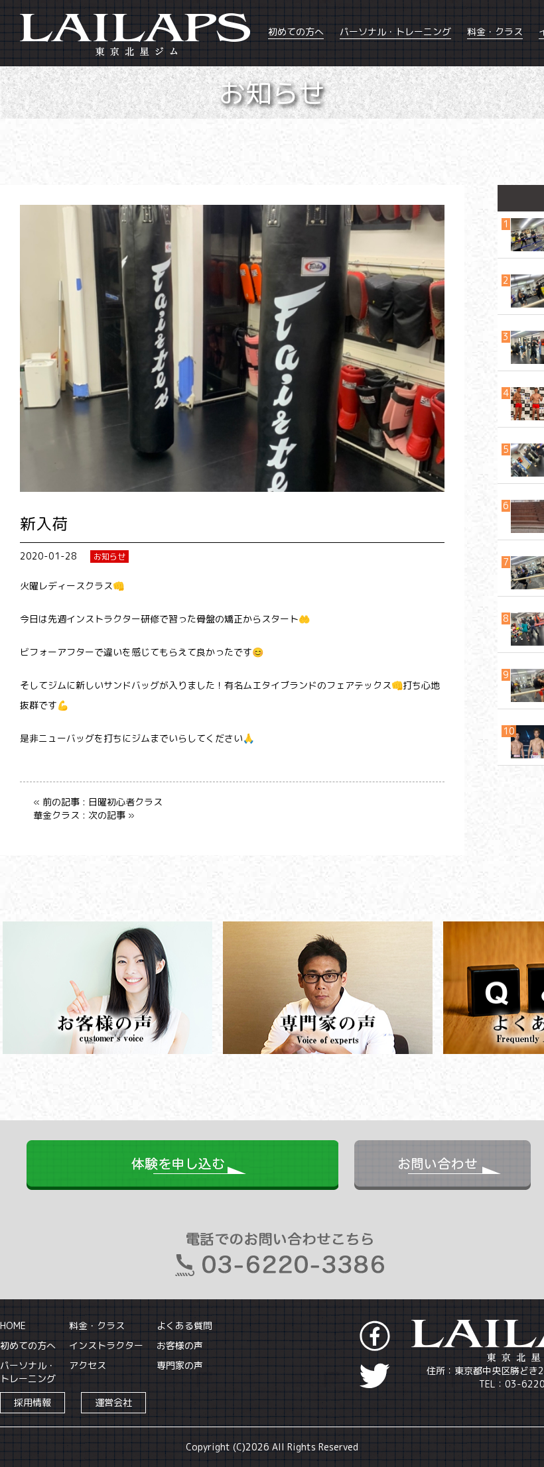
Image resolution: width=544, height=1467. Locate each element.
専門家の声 (180, 1365)
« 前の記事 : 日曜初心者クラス (98, 801)
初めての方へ (296, 31)
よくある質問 (184, 1325)
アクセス (87, 1365)
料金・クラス (495, 31)
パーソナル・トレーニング (395, 31)
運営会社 (113, 1402)
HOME (13, 1325)
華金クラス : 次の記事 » (84, 815)
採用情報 (32, 1402)
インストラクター (106, 1345)
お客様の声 (180, 1345)
